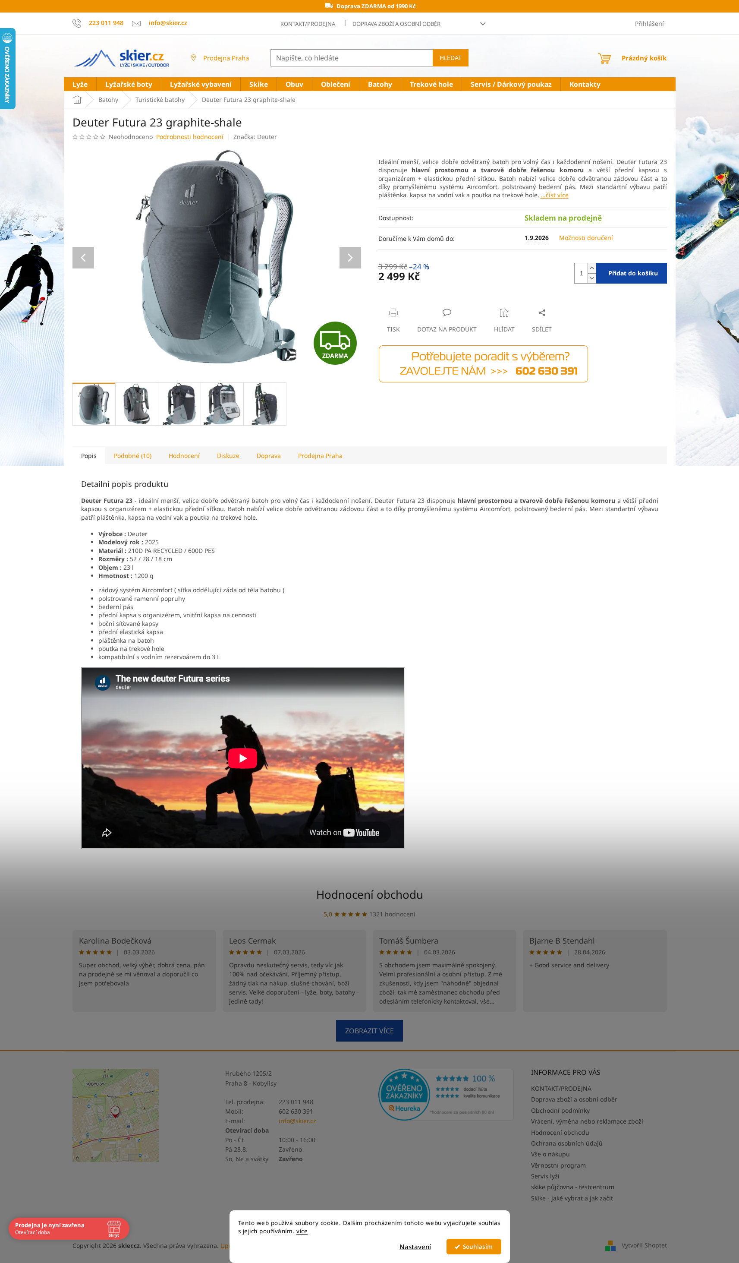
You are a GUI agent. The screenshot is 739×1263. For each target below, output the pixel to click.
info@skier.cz (297, 1121)
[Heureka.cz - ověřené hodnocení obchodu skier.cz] (446, 1095)
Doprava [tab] (269, 456)
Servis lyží (545, 1176)
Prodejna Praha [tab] (320, 456)
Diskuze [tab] (228, 456)
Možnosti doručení (586, 238)
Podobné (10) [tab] (132, 456)
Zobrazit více (369, 1031)
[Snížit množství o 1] (592, 278)
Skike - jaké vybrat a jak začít (572, 1198)
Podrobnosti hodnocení (189, 137)
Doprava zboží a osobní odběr (396, 24)
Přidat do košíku (633, 273)
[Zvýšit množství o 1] (592, 268)
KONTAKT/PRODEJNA (307, 24)
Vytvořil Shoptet (644, 1245)
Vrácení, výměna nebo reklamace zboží (587, 1121)
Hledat (451, 58)
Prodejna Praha (226, 58)
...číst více (555, 195)
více (302, 1231)
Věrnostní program (558, 1165)
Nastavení (415, 1246)
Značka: (255, 137)
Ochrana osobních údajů (567, 1143)
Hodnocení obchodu (369, 894)
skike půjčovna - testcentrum (572, 1187)
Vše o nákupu (550, 1154)
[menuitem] (80, 84)
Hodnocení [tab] (184, 456)
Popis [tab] (89, 456)
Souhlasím (478, 1246)
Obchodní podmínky (560, 1110)
